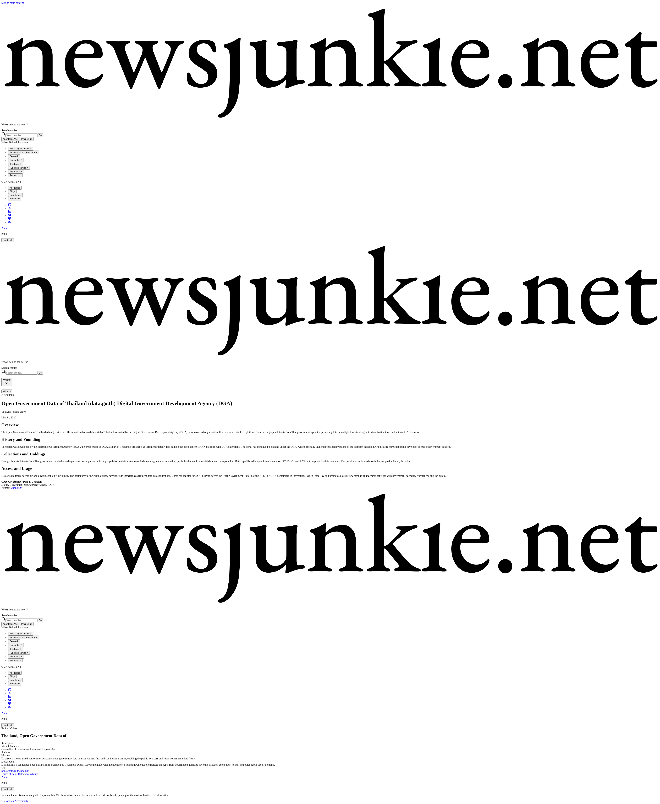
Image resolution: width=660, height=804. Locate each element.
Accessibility (31, 774)
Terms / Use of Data (12, 774)
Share (8, 391)
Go (40, 135)
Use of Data (7, 801)
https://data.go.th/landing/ (15, 770)
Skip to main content (12, 2)
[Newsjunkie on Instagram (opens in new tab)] (9, 205)
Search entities (9, 130)
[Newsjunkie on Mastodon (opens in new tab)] (9, 218)
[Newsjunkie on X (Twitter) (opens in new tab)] (9, 208)
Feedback (8, 240)
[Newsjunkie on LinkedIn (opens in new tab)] (9, 211)
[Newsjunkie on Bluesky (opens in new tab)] (9, 215)
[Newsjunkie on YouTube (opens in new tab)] (9, 222)
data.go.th (16, 487)
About (4, 228)
